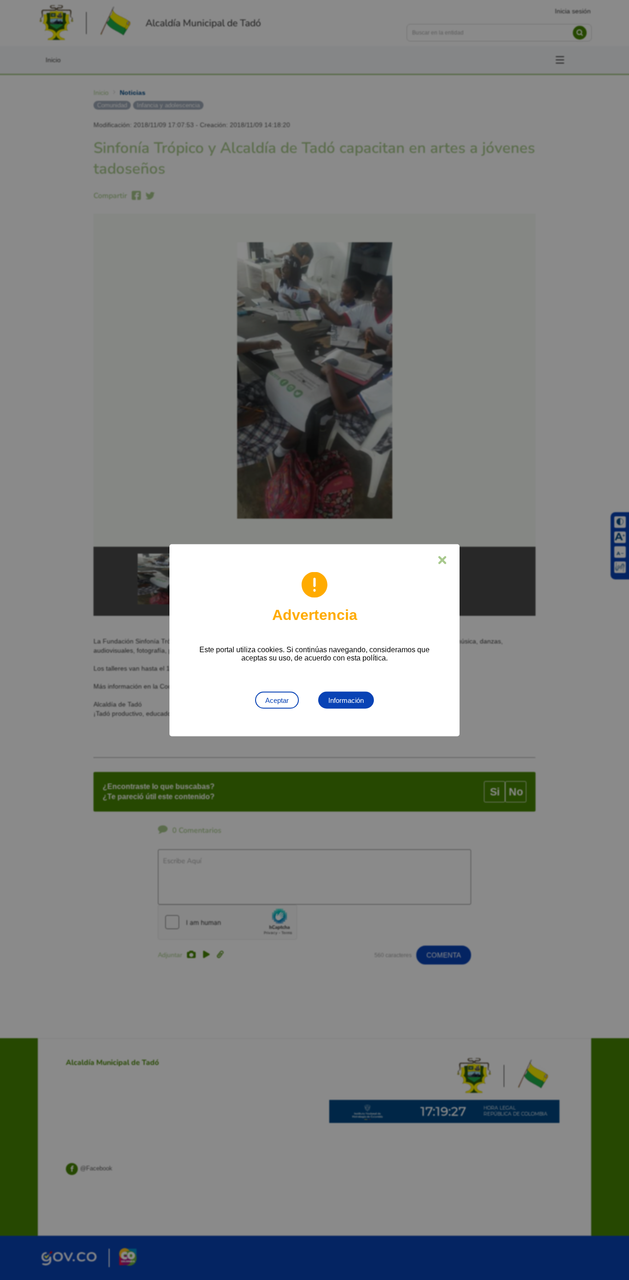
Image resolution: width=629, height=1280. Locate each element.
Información (346, 700)
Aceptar (277, 700)
